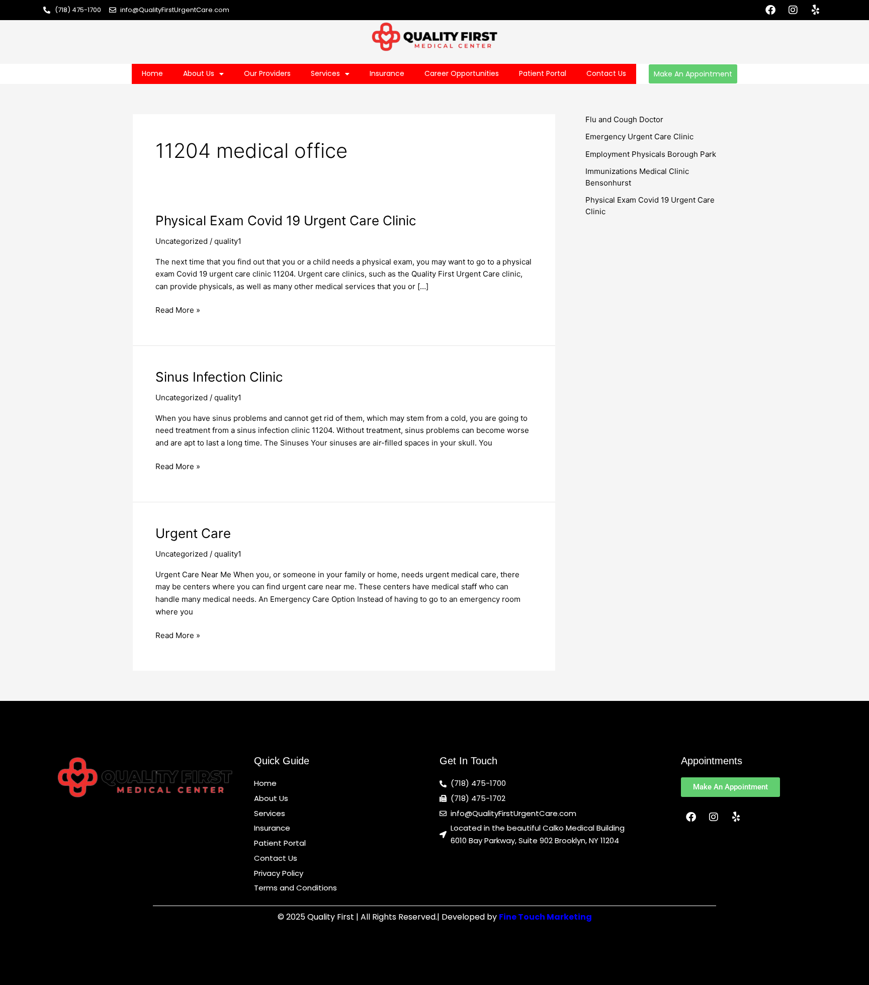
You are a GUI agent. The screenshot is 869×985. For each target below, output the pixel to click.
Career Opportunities (461, 73)
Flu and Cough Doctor (624, 119)
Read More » (177, 309)
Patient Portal (542, 73)
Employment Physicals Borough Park (650, 154)
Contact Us (606, 73)
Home (152, 73)
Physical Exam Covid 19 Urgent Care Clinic (285, 220)
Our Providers (267, 73)
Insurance (387, 73)
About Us (198, 73)
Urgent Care (193, 533)
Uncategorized (181, 241)
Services (325, 73)
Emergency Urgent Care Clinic (639, 136)
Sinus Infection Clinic (219, 377)
